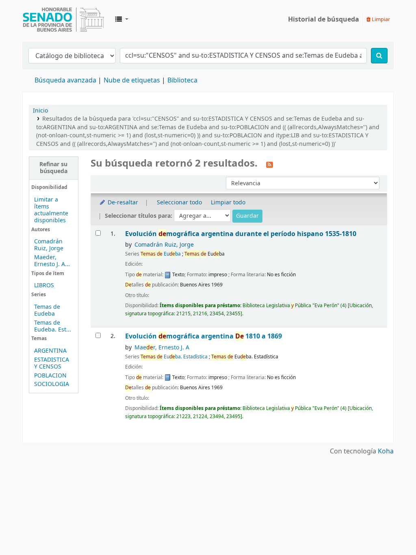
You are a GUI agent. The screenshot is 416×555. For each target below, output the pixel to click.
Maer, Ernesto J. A (161, 347)
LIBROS (44, 285)
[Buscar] (379, 55)
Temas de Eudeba (47, 310)
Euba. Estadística (174, 356)
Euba (161, 254)
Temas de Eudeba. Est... (52, 326)
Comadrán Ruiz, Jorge (48, 245)
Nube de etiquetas (132, 80)
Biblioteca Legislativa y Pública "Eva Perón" (63, 19)
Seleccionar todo (179, 202)
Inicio (40, 110)
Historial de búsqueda (323, 19)
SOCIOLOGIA (51, 384)
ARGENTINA (50, 351)
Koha (386, 451)
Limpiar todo (228, 202)
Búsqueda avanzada (65, 80)
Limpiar (380, 19)
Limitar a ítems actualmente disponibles (51, 210)
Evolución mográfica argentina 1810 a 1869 (203, 336)
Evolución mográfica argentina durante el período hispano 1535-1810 (240, 234)
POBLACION (50, 375)
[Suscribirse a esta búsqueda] (269, 164)
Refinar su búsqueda (53, 168)
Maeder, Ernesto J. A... (52, 261)
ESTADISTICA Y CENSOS (51, 363)
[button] (122, 19)
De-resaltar (122, 202)
